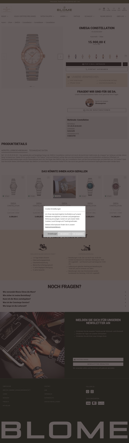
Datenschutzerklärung (52, 227)
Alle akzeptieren (78, 234)
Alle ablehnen (64, 234)
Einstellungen (52, 234)
